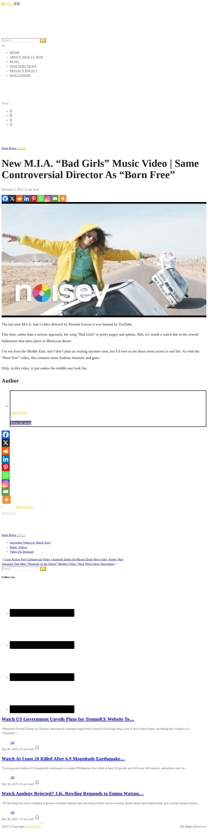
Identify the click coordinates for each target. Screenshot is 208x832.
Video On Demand (22, 551)
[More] (62, 198)
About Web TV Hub (26, 57)
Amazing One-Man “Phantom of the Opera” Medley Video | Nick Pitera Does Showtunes (58, 564)
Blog (14, 61)
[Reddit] (19, 198)
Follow (8, 3)
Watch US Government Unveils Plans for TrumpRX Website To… (68, 719)
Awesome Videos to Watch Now (30, 542)
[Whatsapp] (40, 198)
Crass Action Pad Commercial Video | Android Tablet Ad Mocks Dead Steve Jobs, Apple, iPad (63, 559)
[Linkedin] (26, 198)
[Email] (54, 198)
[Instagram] (47, 198)
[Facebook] (5, 198)
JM (12, 742)
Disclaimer (20, 75)
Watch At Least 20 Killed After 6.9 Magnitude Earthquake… (63, 758)
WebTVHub (33, 826)
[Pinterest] (33, 198)
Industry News (23, 66)
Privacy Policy (23, 70)
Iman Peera (13, 148)
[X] (12, 198)
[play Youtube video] (104, 259)
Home (15, 52)
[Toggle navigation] (3, 46)
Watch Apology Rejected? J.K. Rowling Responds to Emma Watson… (73, 793)
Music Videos (18, 547)
